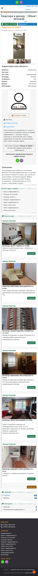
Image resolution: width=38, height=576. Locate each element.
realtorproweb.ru (29, 573)
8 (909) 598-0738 (31, 6)
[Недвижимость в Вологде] (1, 12)
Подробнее (31, 253)
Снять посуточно (7, 550)
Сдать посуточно (7, 546)
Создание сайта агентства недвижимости (22, 569)
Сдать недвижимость (8, 544)
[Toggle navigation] (1, 8)
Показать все (32, 487)
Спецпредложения (7, 552)
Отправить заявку (19, 115)
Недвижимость (6, 533)
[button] (18, 45)
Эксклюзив (5, 555)
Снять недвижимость (8, 548)
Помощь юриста (7, 540)
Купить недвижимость (9, 535)
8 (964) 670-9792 (11, 123)
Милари (28, 9)
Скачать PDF (9, 127)
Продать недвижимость (9, 542)
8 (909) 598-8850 (8, 527)
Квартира (7, 12)
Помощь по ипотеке (8, 537)
